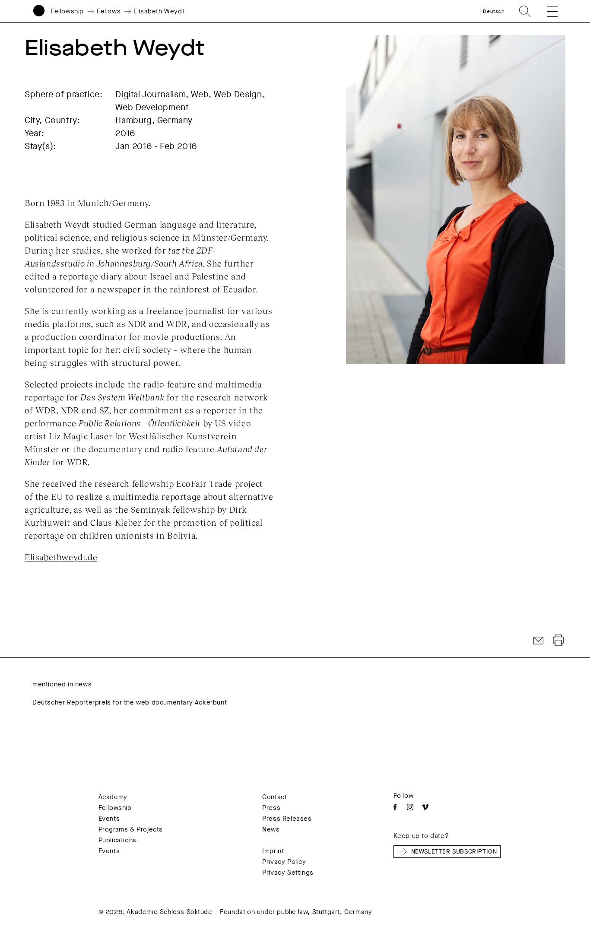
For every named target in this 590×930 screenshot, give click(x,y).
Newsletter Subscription (454, 851)
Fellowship (67, 11)
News (270, 829)
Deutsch (493, 11)
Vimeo (425, 807)
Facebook (395, 807)
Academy (112, 797)
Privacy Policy (284, 861)
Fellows (109, 11)
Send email (538, 640)
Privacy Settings (288, 872)
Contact (274, 797)
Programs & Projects (130, 829)
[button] (547, 11)
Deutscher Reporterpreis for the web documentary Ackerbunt (129, 702)
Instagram (410, 807)
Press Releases (286, 818)
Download (558, 640)
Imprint (273, 851)
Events (109, 818)
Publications (117, 840)
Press (271, 807)
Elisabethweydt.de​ (61, 557)
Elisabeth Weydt (158, 11)
